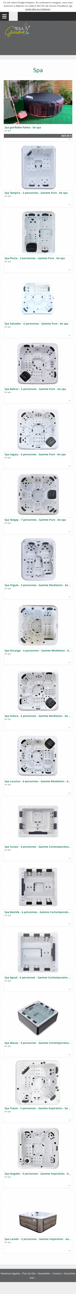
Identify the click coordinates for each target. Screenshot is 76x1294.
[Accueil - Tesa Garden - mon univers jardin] (38, 38)
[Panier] (62, 16)
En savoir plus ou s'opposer (48, 7)
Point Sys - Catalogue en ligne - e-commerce (41, 1278)
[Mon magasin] (53, 16)
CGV (32, 1277)
